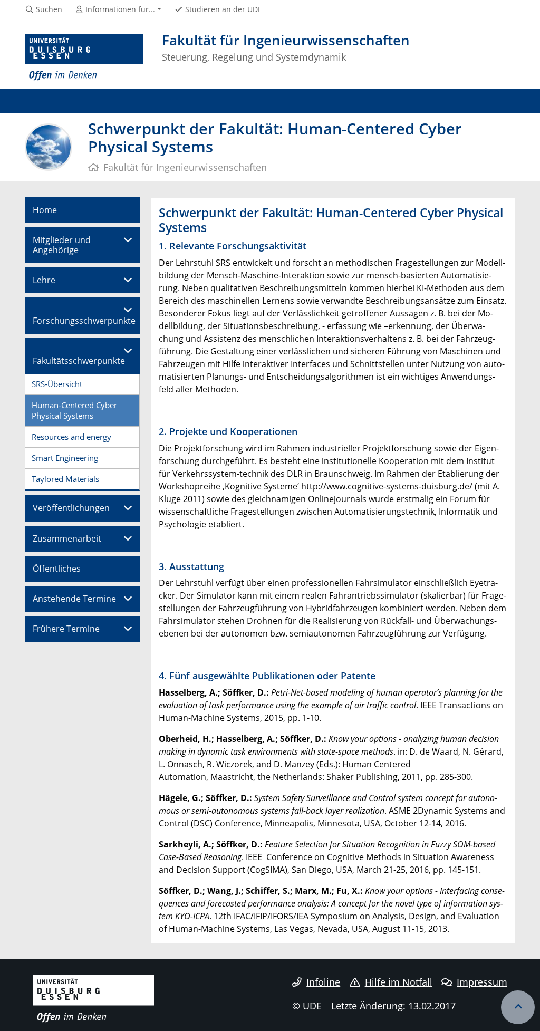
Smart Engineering (65, 457)
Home (45, 210)
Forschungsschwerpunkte (84, 320)
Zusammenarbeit (67, 538)
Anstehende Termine (74, 598)
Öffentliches (57, 568)
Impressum (482, 982)
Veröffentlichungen (71, 508)
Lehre (44, 280)
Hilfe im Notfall (398, 982)
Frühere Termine (66, 628)
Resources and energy (71, 436)
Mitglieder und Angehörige (62, 245)
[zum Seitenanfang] (518, 1007)
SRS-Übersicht (57, 384)
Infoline (323, 982)
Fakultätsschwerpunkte (79, 361)
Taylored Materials (65, 479)
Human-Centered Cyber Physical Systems (74, 410)
